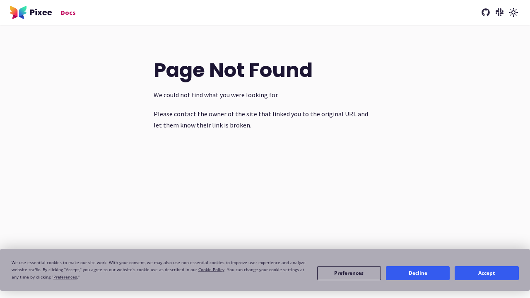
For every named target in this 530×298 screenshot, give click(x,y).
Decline (418, 272)
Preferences (349, 272)
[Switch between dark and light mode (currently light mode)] (513, 12)
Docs (68, 12)
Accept (486, 272)
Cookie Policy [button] (211, 269)
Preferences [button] (65, 277)
